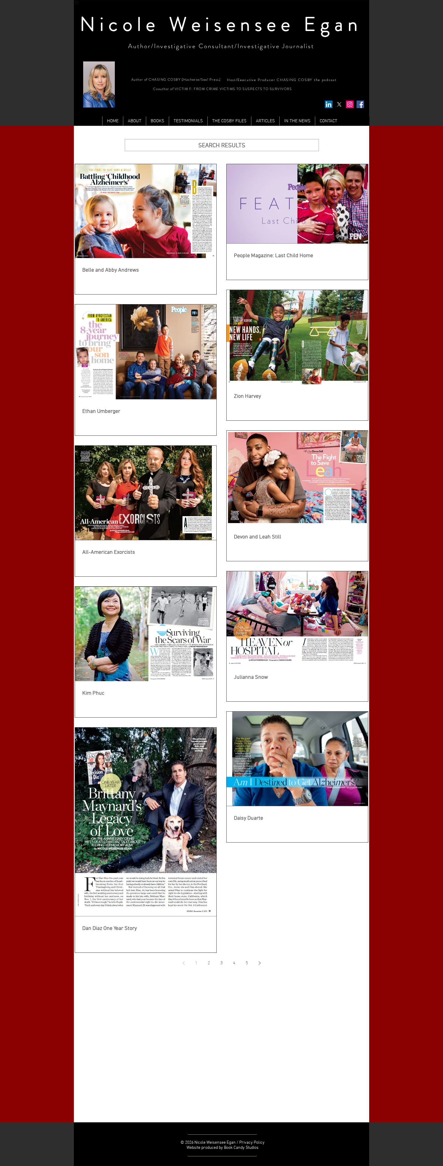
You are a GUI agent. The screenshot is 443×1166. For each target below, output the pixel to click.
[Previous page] (183, 963)
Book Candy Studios (241, 1147)
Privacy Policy (252, 1142)
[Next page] (259, 963)
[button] (265, 121)
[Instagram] (349, 104)
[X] (339, 104)
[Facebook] (360, 104)
